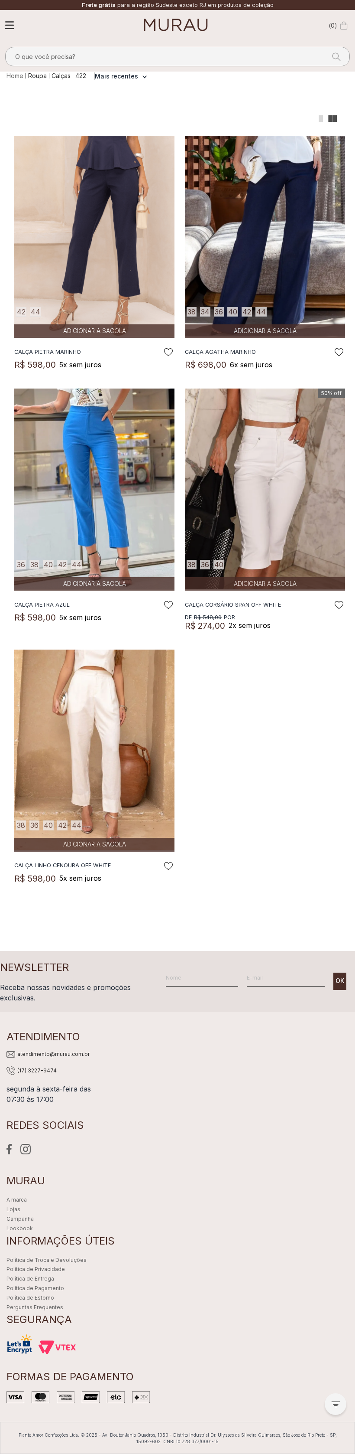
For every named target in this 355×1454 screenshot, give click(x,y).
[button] (335, 1404)
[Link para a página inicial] (15, 76)
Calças (61, 75)
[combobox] (177, 56)
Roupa (37, 75)
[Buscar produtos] (333, 56)
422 (80, 75)
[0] (344, 25)
